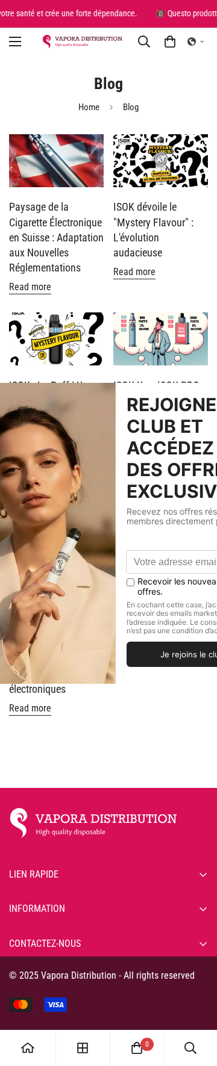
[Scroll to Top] (195, 1002)
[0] (170, 41)
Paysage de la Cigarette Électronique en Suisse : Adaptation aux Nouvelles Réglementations (56, 237)
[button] (196, 41)
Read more (30, 287)
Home (88, 107)
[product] (27, 1048)
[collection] (83, 1048)
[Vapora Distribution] (82, 41)
